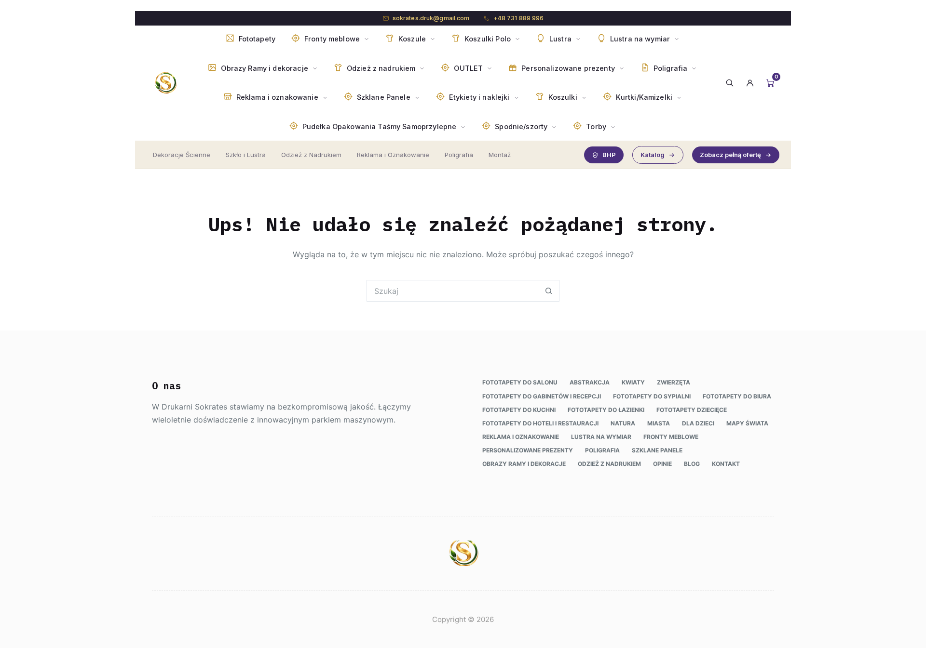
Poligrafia (459, 155)
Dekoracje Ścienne (181, 155)
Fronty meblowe (670, 436)
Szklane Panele (657, 450)
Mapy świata (747, 423)
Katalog (652, 155)
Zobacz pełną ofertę (730, 155)
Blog (692, 463)
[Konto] (750, 83)
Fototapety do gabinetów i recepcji (541, 396)
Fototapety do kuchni (519, 409)
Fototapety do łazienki (606, 409)
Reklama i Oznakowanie (393, 155)
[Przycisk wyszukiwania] (548, 290)
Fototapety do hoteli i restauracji (540, 423)
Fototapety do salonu (520, 382)
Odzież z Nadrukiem (311, 155)
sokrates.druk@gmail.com (431, 18)
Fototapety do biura (737, 396)
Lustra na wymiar (601, 436)
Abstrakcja (590, 382)
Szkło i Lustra (246, 155)
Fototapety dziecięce (691, 409)
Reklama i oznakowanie (520, 436)
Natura (623, 423)
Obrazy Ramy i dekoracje (524, 463)
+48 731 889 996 (518, 18)
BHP (609, 155)
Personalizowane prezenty (527, 450)
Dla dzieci (698, 423)
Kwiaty (633, 382)
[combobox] (452, 291)
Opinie (662, 463)
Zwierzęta (673, 382)
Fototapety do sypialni (652, 396)
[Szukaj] (730, 83)
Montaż (500, 155)
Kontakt (726, 463)
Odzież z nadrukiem (609, 463)
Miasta (658, 423)
